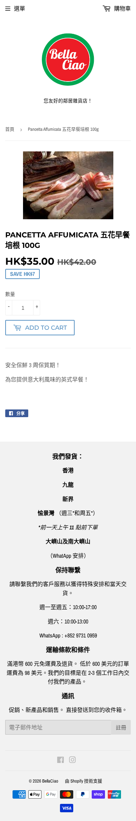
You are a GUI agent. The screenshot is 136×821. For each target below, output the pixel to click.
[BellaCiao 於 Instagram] (72, 760)
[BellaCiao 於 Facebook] (60, 760)
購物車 (122, 8)
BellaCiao (50, 781)
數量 (10, 294)
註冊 (121, 727)
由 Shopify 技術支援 (83, 781)
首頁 (9, 129)
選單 (19, 8)
